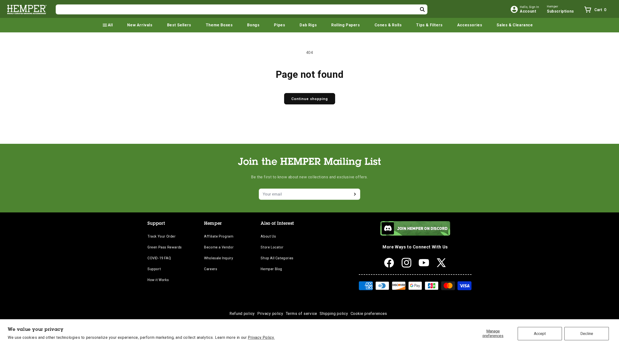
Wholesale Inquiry (218, 258)
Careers (210, 269)
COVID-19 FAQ (159, 258)
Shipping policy (334, 313)
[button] (107, 25)
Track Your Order (161, 236)
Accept (540, 333)
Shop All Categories (277, 258)
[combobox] (241, 9)
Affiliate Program (218, 236)
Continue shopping (309, 99)
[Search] (422, 9)
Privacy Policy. (261, 337)
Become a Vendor (219, 247)
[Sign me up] (354, 194)
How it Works (158, 280)
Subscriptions (560, 11)
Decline (586, 333)
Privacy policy (270, 313)
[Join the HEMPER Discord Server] (415, 234)
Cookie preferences (369, 313)
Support (154, 269)
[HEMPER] (27, 9)
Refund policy (242, 313)
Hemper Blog (271, 269)
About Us (268, 236)
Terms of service (301, 313)
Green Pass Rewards (164, 247)
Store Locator (272, 247)
